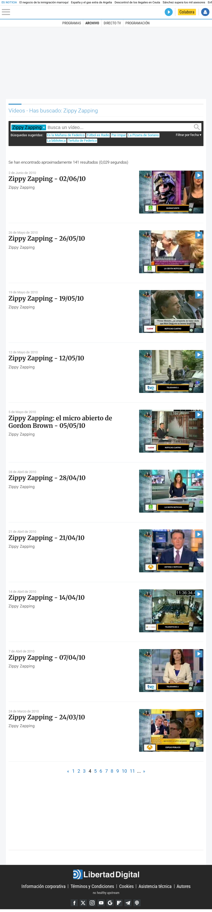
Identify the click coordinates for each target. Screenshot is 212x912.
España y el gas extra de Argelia (91, 2)
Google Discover (110, 903)
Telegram (128, 903)
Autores (184, 886)
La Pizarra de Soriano (143, 135)
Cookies (126, 886)
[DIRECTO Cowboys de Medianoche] (169, 12)
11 (132, 771)
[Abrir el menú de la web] (36, 12)
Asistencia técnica (155, 886)
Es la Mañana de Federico (66, 135)
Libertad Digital (106, 874)
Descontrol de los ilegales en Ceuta (137, 2)
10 (124, 771)
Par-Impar (118, 135)
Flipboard (119, 903)
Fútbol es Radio (98, 135)
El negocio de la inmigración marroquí (43, 2)
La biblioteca (56, 140)
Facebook (74, 903)
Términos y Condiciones (92, 886)
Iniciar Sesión (205, 12)
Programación (137, 23)
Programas (71, 23)
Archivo (92, 23)
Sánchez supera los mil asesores (184, 2)
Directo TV (112, 23)
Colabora (186, 12)
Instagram (92, 903)
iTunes (137, 903)
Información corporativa (43, 886)
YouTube (101, 903)
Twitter (83, 903)
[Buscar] (197, 127)
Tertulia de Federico (82, 140)
